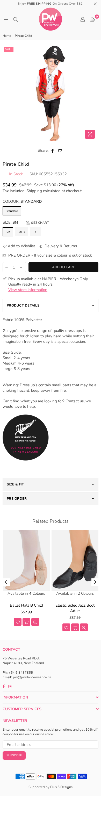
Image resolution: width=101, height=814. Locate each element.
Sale (8, 49)
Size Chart (39, 223)
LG (35, 232)
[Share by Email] (60, 150)
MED (21, 232)
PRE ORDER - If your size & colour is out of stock (49, 255)
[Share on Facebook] (53, 150)
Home (7, 36)
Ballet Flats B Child (26, 605)
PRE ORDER (17, 498)
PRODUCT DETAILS (23, 305)
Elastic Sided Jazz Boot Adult (75, 608)
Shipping (34, 190)
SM (8, 232)
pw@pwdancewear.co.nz (32, 677)
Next (95, 582)
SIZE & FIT (15, 484)
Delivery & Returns (60, 246)
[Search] (15, 19)
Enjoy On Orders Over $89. (51, 4)
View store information (27, 289)
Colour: (22, 201)
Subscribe (14, 755)
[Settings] (82, 19)
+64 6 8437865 (21, 672)
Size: (26, 222)
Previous (6, 582)
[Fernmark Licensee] (26, 466)
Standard (12, 211)
